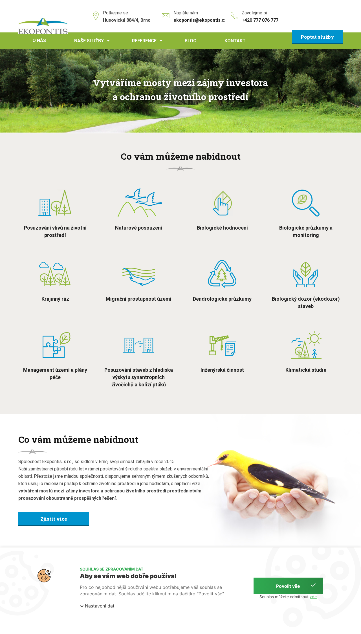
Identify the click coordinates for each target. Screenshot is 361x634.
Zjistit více (53, 519)
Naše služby (92, 43)
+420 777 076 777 (260, 20)
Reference (148, 43)
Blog (190, 40)
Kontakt (235, 40)
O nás (39, 40)
